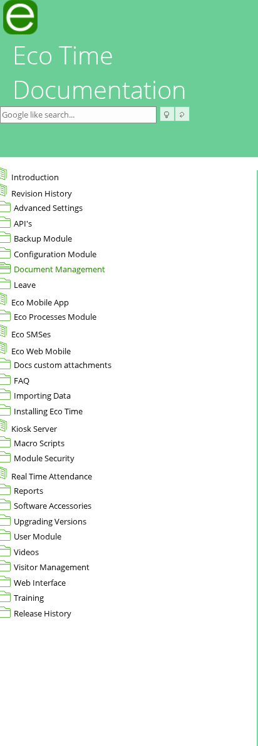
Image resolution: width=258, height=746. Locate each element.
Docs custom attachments (62, 364)
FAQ (21, 380)
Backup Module (43, 238)
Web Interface (40, 582)
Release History (42, 613)
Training (29, 597)
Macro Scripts (39, 443)
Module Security (44, 458)
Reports (28, 490)
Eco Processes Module (55, 316)
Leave (25, 284)
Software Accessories (52, 505)
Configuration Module (55, 254)
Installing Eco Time (48, 411)
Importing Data (42, 395)
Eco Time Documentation (100, 72)
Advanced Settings (48, 207)
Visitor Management (52, 567)
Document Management (59, 269)
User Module (37, 536)
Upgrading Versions (50, 521)
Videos (26, 552)
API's (23, 223)
